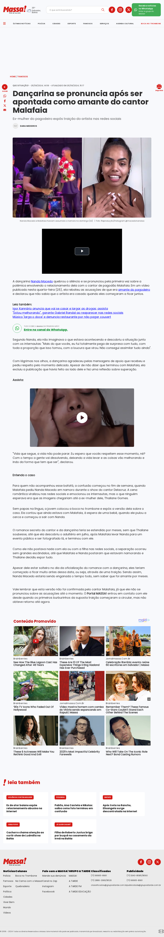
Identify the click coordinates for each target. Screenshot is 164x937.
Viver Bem (8, 902)
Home (13, 76)
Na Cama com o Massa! (28, 881)
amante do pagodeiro (134, 290)
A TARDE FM (75, 886)
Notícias (9, 871)
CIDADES (56, 23)
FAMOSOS (87, 23)
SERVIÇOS (104, 23)
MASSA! (73, 875)
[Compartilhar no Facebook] (5, 101)
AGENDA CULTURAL (125, 23)
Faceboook (48, 891)
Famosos (23, 76)
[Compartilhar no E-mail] (4, 110)
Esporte (7, 886)
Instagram (48, 886)
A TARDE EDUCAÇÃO (80, 891)
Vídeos (7, 912)
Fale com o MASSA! (55, 871)
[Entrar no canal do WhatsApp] (17, 328)
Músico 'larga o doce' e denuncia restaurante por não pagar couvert (62, 317)
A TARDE (73, 881)
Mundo (7, 907)
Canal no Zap (49, 881)
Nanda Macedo (42, 281)
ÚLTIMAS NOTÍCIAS (21, 23)
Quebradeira (22, 886)
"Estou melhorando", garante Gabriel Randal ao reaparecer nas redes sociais (68, 313)
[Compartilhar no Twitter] (5, 106)
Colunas (21, 871)
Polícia (6, 875)
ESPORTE (72, 23)
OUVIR (5, 91)
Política (7, 891)
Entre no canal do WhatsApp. (46, 329)
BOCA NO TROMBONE (151, 23)
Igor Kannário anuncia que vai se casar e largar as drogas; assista (60, 309)
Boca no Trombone (26, 875)
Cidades (7, 896)
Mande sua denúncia (54, 875)
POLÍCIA (41, 23)
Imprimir (159, 90)
